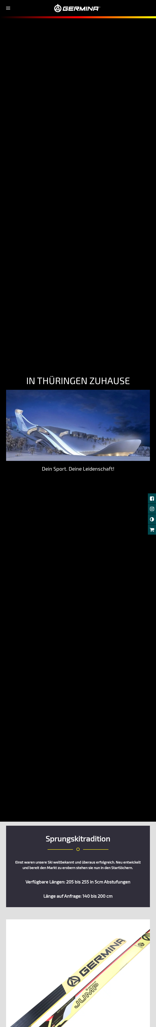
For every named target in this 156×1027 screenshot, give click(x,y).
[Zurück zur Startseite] (78, 8)
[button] (8, 8)
